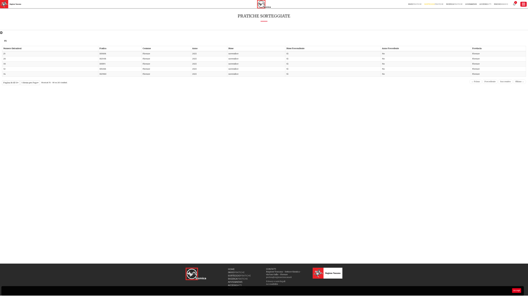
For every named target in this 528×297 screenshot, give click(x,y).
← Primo (475, 81)
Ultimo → (519, 81)
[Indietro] (2, 32)
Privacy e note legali (275, 281)
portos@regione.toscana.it (279, 277)
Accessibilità (272, 284)
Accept (516, 290)
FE (5, 41)
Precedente (490, 81)
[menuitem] (415, 4)
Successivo (505, 81)
